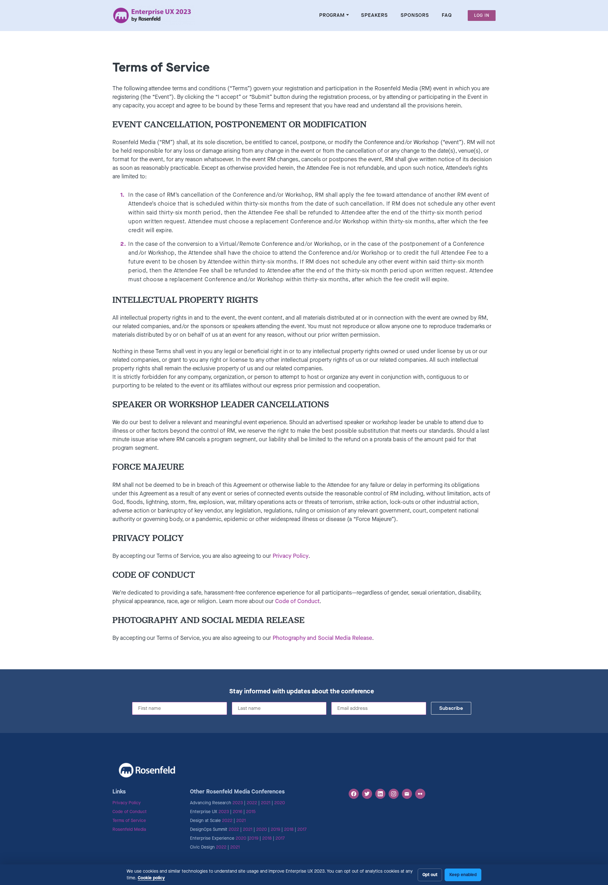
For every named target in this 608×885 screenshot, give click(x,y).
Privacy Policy (290, 556)
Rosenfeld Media (129, 829)
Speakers (374, 15)
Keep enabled (463, 875)
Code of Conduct (297, 601)
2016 (237, 812)
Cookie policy (151, 878)
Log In (481, 15)
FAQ (447, 15)
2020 (279, 803)
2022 (252, 803)
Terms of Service (129, 821)
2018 (289, 829)
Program (332, 15)
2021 (265, 803)
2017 (302, 829)
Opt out (429, 875)
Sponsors (415, 15)
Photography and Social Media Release (322, 638)
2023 (237, 803)
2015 (251, 812)
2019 (275, 829)
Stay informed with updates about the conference (301, 691)
